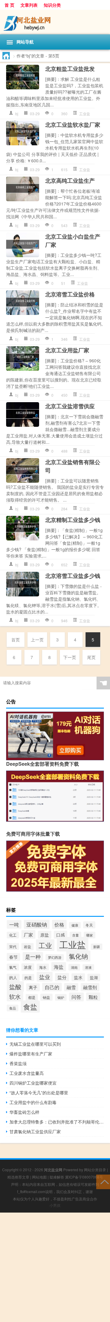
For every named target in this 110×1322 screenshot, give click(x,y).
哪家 (89, 935)
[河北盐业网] (55, 22)
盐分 (62, 977)
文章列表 (29, 5)
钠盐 (46, 997)
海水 (42, 967)
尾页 (91, 657)
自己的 (52, 987)
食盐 (30, 1006)
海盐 (59, 966)
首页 (15, 640)
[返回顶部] (103, 1181)
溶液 (88, 967)
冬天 (89, 924)
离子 (33, 987)
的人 (13, 977)
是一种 (33, 956)
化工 (12, 935)
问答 (76, 996)
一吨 (14, 924)
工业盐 (84, 113)
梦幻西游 (54, 957)
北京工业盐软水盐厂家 (72, 125)
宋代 (12, 946)
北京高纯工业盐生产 (70, 181)
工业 (45, 945)
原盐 (44, 935)
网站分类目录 (95, 1169)
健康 (75, 925)
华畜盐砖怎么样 (24, 1112)
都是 (31, 997)
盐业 (44, 977)
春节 (13, 957)
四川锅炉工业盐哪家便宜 (33, 1083)
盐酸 (15, 986)
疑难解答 (57, 1176)
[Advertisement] (55, 1267)
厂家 (28, 934)
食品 (12, 1008)
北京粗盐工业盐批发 (70, 69)
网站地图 (39, 1176)
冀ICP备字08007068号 (84, 1176)
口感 (60, 935)
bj (16, 113)
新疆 (96, 946)
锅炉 (60, 997)
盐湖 (94, 977)
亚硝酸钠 (36, 924)
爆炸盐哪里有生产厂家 (30, 1054)
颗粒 (93, 996)
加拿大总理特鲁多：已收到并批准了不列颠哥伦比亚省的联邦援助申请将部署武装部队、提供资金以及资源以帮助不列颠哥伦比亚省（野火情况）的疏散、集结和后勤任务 (56, 1122)
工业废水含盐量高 (26, 1073)
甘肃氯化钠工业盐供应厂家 (35, 1131)
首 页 (9, 5)
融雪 (71, 987)
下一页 (69, 657)
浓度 (28, 967)
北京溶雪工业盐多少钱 (72, 576)
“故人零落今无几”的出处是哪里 (38, 1092)
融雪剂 (90, 987)
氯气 (12, 967)
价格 (59, 924)
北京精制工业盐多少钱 (72, 520)
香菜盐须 (18, 1063)
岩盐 (27, 946)
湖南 (74, 967)
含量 (75, 935)
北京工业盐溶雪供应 (70, 406)
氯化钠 (78, 956)
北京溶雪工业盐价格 (70, 294)
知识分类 (52, 5)
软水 (15, 996)
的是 (28, 977)
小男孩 (55, 1205)
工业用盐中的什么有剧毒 (33, 1102)
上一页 (37, 640)
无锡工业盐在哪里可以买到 (35, 1044)
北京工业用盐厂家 (67, 350)
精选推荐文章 (18, 1176)
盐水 (78, 977)
